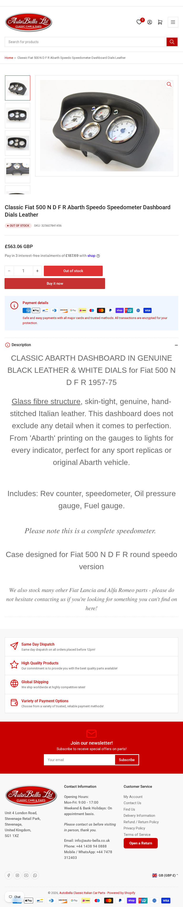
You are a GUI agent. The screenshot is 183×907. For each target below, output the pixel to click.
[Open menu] (173, 22)
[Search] (172, 42)
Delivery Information (139, 815)
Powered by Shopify (121, 893)
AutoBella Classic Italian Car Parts (82, 893)
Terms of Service (137, 834)
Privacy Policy (134, 828)
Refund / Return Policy (141, 822)
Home (9, 58)
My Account (133, 797)
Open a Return (140, 843)
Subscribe (127, 760)
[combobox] (91, 42)
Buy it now (55, 283)
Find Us (129, 809)
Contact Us (132, 803)
